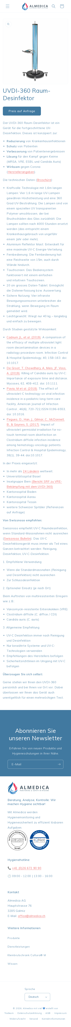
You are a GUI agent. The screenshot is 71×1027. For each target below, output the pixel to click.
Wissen (13, 963)
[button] (7, 6)
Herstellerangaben (21, 172)
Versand (33, 1018)
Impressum (60, 1013)
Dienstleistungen (19, 946)
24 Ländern (31, 471)
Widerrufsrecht (17, 1018)
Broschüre (44, 180)
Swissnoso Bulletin (17, 538)
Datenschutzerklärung (29, 1013)
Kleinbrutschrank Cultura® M (27, 955)
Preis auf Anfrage (22, 111)
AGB (48, 1013)
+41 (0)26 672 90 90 (26, 868)
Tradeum (9, 1013)
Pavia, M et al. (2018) (22, 388)
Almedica (28, 1008)
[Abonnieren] (59, 764)
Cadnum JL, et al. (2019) (24, 337)
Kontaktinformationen (53, 1018)
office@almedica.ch (31, 916)
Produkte (14, 938)
